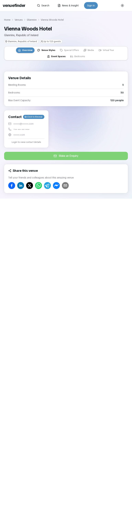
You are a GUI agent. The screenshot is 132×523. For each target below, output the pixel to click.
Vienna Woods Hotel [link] (52, 19)
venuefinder (14, 5)
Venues (19, 19)
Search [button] (45, 5)
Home (7, 19)
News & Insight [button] (70, 5)
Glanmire (32, 19)
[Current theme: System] (122, 5)
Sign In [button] (91, 5)
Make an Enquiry (68, 156)
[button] (26, 129)
